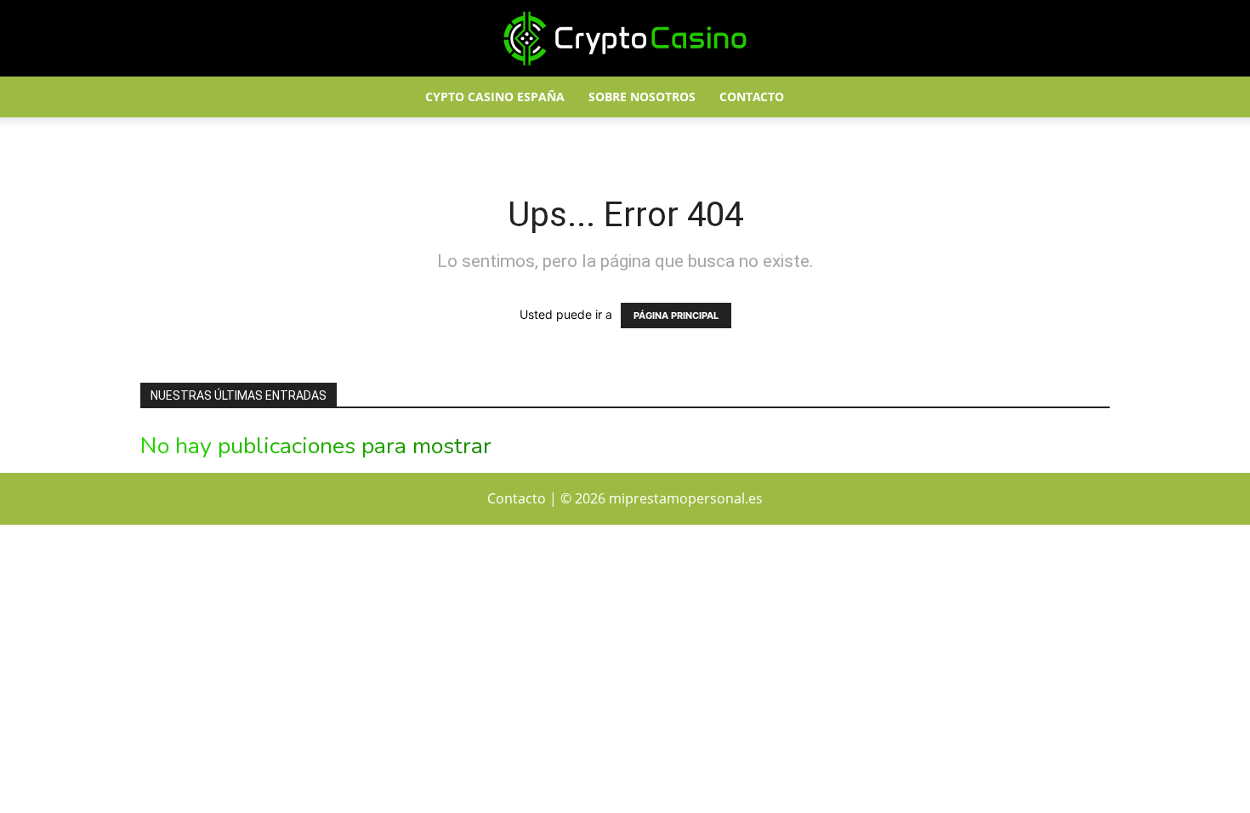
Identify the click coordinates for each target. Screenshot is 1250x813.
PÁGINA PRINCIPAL (676, 315)
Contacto (751, 96)
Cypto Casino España (495, 96)
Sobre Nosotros (642, 96)
